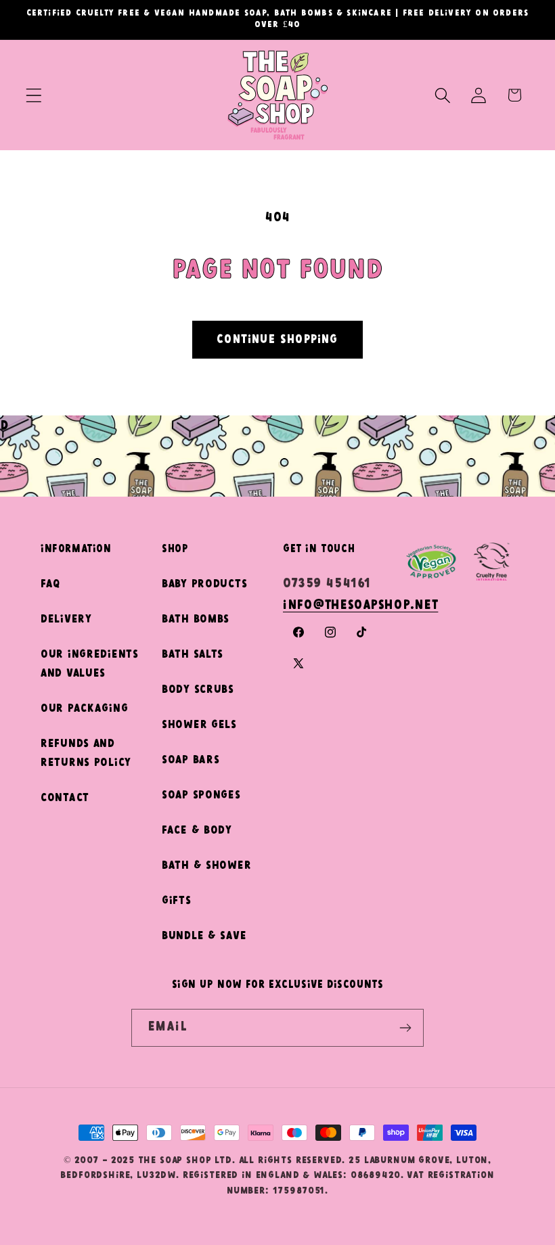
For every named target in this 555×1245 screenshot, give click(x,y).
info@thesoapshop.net (360, 605)
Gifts (177, 901)
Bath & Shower (206, 866)
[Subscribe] (405, 1028)
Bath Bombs (195, 619)
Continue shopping (277, 340)
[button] (34, 95)
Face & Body (197, 830)
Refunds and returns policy (86, 753)
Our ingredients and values (90, 664)
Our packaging (84, 709)
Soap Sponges (201, 795)
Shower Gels (199, 725)
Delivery (66, 619)
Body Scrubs (198, 690)
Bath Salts (192, 655)
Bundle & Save (204, 936)
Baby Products (204, 584)
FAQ (50, 584)
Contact (65, 798)
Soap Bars (190, 760)
